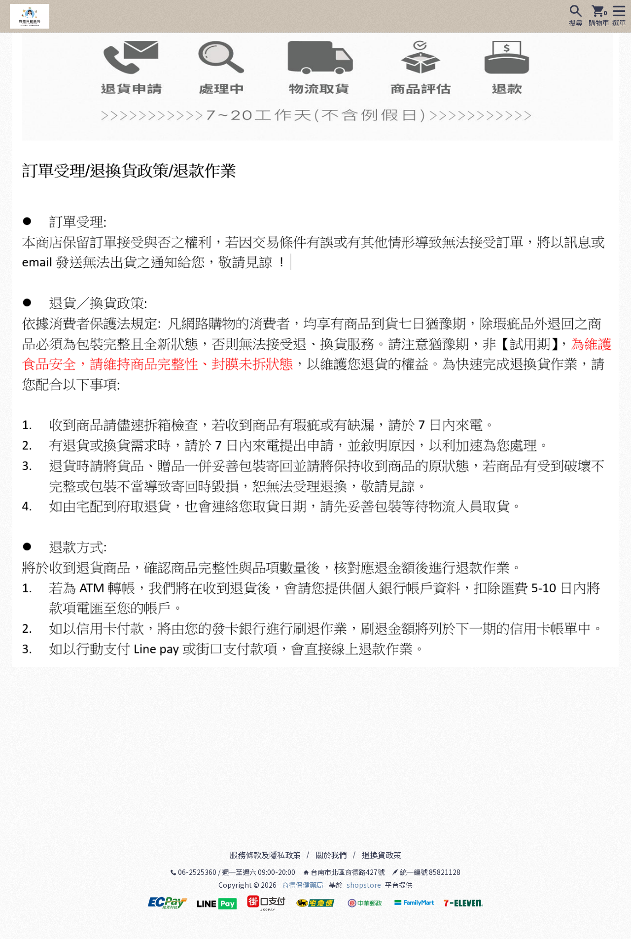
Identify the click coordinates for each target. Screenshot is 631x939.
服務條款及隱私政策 (265, 855)
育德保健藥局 (302, 885)
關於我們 (331, 855)
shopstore (364, 885)
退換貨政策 (381, 855)
